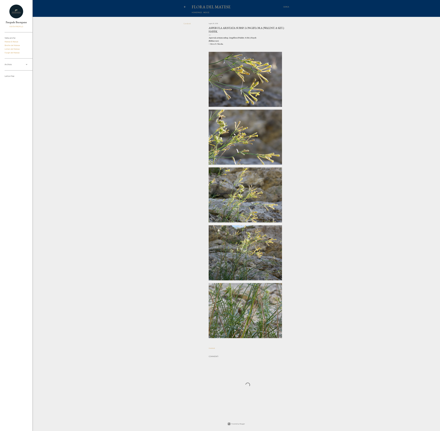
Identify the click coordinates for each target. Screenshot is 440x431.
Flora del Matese (211, 7)
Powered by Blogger (238, 424)
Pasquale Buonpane (16, 22)
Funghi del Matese (12, 53)
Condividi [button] (187, 24)
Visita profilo (16, 27)
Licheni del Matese (12, 49)
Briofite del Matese (12, 45)
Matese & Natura (11, 42)
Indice (206, 12)
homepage (197, 12)
